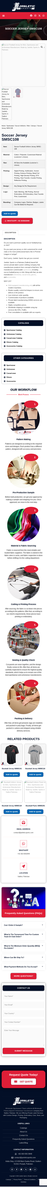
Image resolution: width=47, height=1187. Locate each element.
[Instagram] (35, 15)
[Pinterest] (30, 1169)
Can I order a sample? (13, 925)
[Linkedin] (21, 1169)
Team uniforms (27, 1108)
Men (28, 126)
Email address (23, 829)
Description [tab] (10, 232)
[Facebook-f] (17, 1169)
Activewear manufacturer (24, 1111)
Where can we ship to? (14, 957)
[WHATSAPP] (23, 843)
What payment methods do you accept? (21, 967)
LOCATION (23, 873)
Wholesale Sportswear (13, 1108)
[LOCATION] (23, 866)
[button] (3, 15)
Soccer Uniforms (20, 126)
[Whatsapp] (43, 15)
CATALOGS (23, 323)
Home (3, 126)
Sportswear (10, 126)
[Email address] (23, 822)
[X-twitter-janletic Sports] (39, 15)
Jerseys (33, 126)
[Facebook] (31, 15)
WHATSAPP (23, 850)
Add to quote (10, 214)
